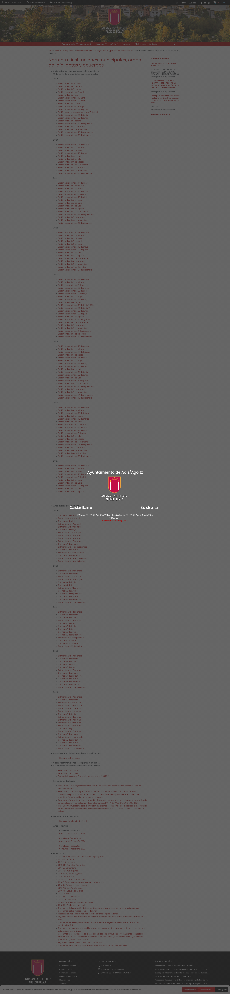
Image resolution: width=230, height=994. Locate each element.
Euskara (149, 507)
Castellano (80, 507)
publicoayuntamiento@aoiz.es (115, 520)
